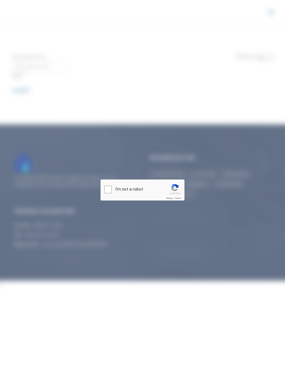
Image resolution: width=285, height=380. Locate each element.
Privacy (169, 198)
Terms (178, 198)
